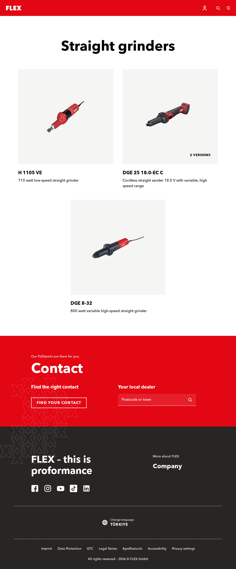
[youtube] (60, 488)
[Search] (218, 8)
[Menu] (228, 8)
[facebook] (34, 488)
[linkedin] (86, 488)
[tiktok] (73, 488)
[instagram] (47, 488)
